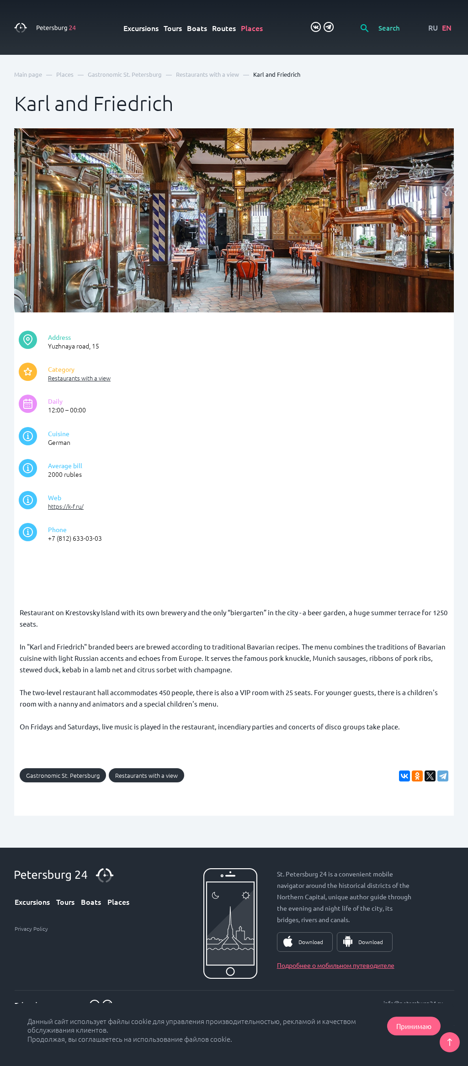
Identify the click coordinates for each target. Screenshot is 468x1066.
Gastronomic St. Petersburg (63, 775)
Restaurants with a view (79, 378)
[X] (430, 775)
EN (447, 27)
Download (310, 941)
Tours (173, 28)
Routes (224, 28)
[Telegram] (442, 775)
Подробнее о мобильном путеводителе (335, 965)
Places (252, 28)
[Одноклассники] (417, 775)
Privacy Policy (31, 928)
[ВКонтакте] (404, 775)
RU (433, 27)
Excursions (141, 28)
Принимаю (413, 1026)
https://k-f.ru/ (66, 506)
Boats (197, 28)
